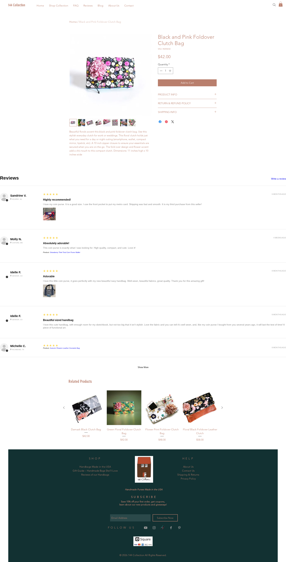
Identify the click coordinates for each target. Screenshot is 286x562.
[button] (59, 5)
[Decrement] (160, 71)
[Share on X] (173, 122)
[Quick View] (86, 407)
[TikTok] (163, 528)
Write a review (278, 179)
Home (73, 21)
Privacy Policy (188, 478)
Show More (143, 367)
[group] (143, 416)
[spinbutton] (165, 71)
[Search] (274, 4)
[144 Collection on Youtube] (146, 528)
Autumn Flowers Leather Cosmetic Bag (65, 348)
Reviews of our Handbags (95, 474)
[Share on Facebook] (160, 122)
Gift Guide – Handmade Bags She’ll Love (95, 470)
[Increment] (170, 71)
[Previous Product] (64, 408)
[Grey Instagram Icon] (154, 528)
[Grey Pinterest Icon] (179, 528)
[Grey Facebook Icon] (171, 528)
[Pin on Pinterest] (166, 122)
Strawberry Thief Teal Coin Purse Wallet (65, 252)
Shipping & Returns (188, 474)
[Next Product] (222, 408)
